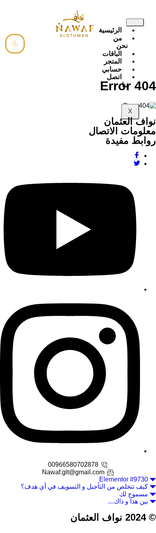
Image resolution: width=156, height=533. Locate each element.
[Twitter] (137, 163)
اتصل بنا (117, 81)
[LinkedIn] (70, 289)
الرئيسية (110, 30)
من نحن (120, 42)
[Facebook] (137, 155)
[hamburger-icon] (135, 22)
